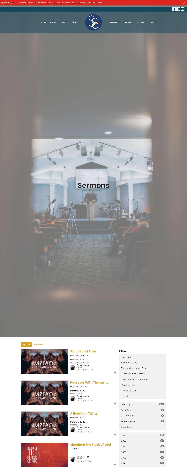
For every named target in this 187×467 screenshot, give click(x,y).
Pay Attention (128, 385)
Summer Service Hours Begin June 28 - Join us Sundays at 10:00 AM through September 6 (61, 3)
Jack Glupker (142, 415)
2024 (142, 446)
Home (43, 22)
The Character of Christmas (134, 379)
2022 (142, 457)
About (53, 22)
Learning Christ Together (133, 374)
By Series (38, 344)
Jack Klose (142, 410)
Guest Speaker (142, 421)
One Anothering (129, 362)
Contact (142, 22)
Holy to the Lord (129, 390)
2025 (142, 441)
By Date (27, 344)
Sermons (129, 22)
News (74, 22)
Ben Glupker (142, 404)
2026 (142, 435)
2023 (142, 452)
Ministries (115, 22)
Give (153, 22)
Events (64, 22)
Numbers (126, 357)
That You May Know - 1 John (134, 368)
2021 (142, 463)
